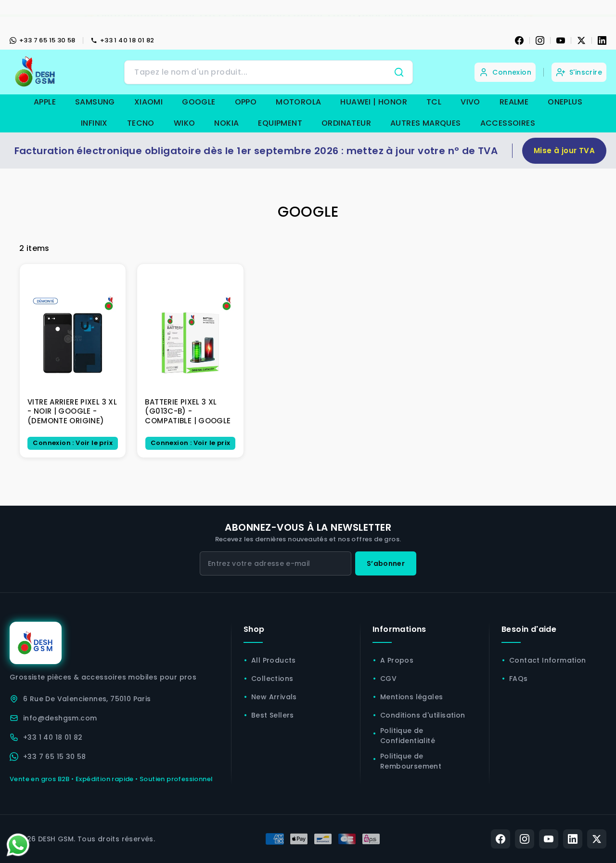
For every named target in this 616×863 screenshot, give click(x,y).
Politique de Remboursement (410, 761)
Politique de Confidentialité (407, 735)
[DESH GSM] (36, 72)
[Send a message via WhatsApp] (18, 845)
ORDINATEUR (346, 123)
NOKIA (226, 123)
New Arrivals (274, 697)
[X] (581, 40)
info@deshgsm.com (60, 718)
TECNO (140, 123)
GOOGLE (198, 101)
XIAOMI (148, 101)
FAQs (518, 678)
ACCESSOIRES (507, 123)
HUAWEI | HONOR (373, 101)
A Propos (396, 660)
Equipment (280, 123)
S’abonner (386, 563)
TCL (433, 101)
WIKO (184, 123)
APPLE (45, 101)
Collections (272, 678)
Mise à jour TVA (564, 150)
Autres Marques (425, 123)
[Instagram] (540, 40)
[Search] (399, 72)
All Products (273, 660)
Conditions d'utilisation (422, 715)
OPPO (246, 101)
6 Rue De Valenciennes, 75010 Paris (87, 699)
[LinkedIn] (602, 40)
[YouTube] (560, 40)
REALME (514, 101)
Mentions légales (411, 697)
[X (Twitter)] (596, 839)
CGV (388, 678)
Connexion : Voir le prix (73, 442)
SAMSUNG (95, 101)
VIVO (470, 101)
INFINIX (94, 123)
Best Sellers (272, 715)
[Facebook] (519, 40)
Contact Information (547, 660)
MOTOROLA (298, 101)
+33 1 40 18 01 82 (127, 40)
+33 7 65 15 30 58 (47, 40)
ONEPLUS (565, 101)
